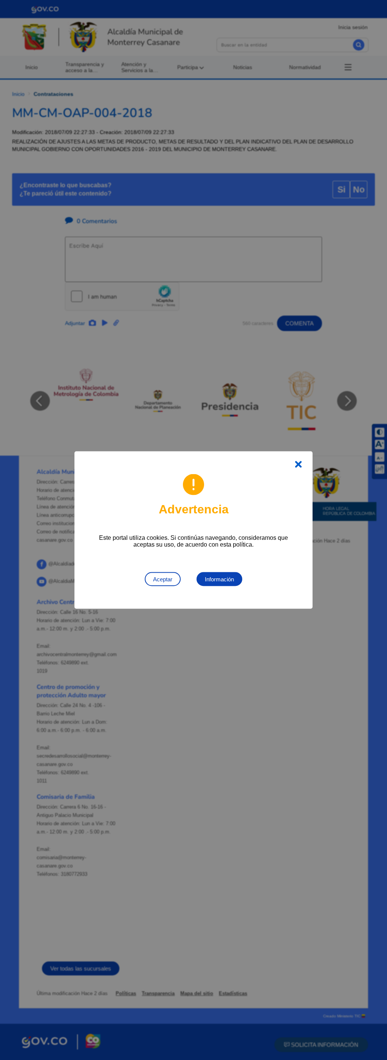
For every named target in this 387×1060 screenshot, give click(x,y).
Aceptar (162, 579)
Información (219, 579)
